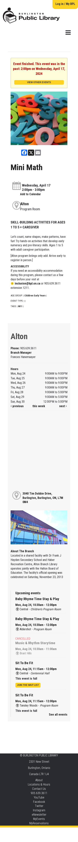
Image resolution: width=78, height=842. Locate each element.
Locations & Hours (39, 784)
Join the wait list (28, 685)
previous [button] (18, 406)
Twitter (39, 806)
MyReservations (39, 823)
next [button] (62, 406)
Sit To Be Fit (24, 663)
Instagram (39, 810)
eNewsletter (39, 814)
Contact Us (39, 789)
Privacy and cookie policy (24, 831)
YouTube (39, 797)
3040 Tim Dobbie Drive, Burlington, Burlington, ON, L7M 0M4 (43, 498)
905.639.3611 (39, 793)
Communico (62, 831)
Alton (24, 204)
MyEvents (39, 819)
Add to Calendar (30, 194)
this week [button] (38, 406)
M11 (20, 306)
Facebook (39, 802)
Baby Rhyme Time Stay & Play (37, 599)
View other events (39, 82)
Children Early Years (35, 295)
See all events (58, 714)
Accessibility (47, 831)
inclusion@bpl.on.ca (27, 283)
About (39, 780)
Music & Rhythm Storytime (35, 643)
